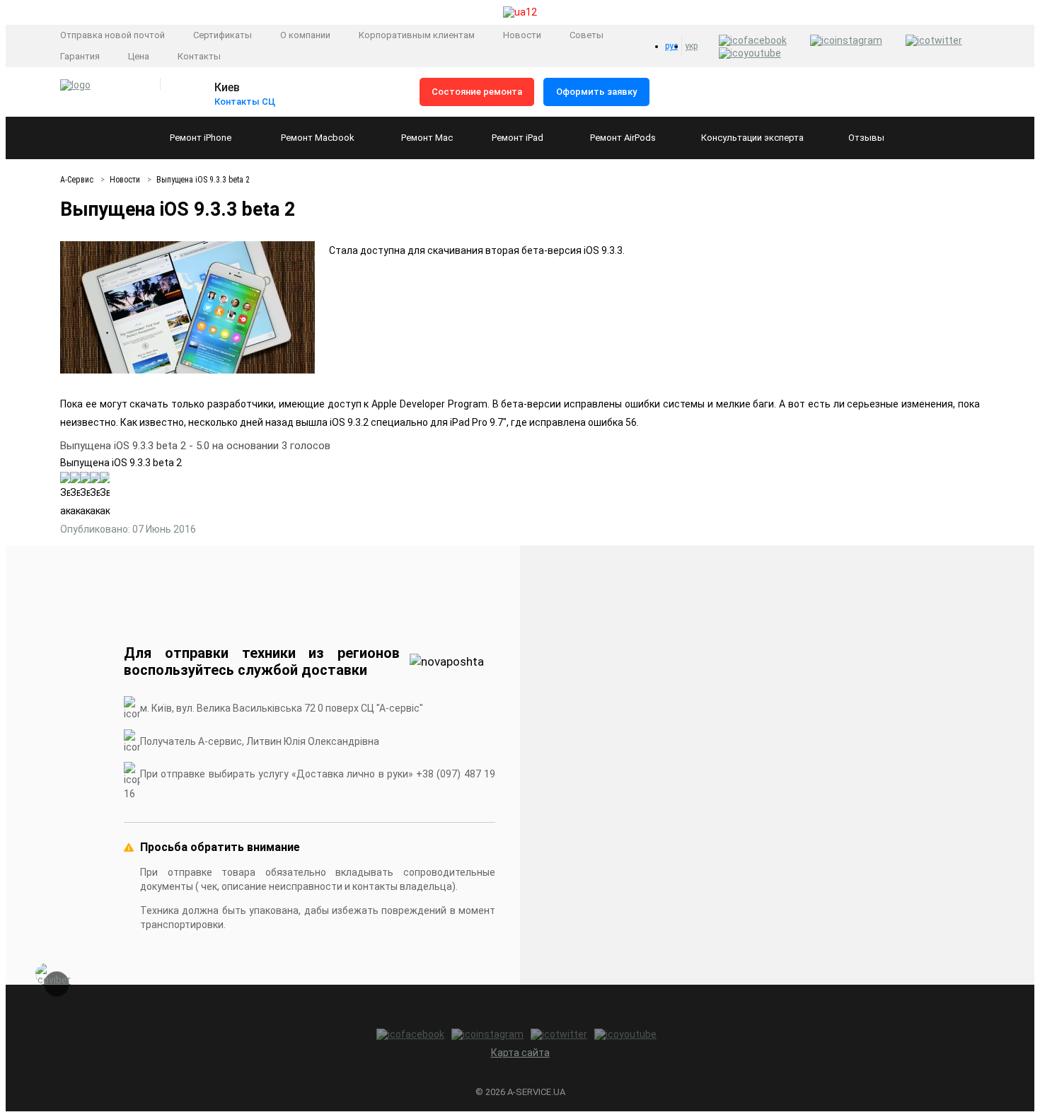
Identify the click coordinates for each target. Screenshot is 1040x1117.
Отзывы (866, 137)
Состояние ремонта (477, 91)
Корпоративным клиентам (417, 35)
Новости (522, 35)
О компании (305, 35)
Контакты (199, 56)
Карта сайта (520, 1052)
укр (691, 46)
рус (671, 46)
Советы (586, 35)
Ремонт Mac (427, 137)
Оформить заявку (596, 91)
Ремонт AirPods (623, 137)
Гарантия (80, 56)
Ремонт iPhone (200, 137)
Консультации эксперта (752, 137)
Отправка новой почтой (112, 35)
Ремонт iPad (517, 137)
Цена (138, 56)
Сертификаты (222, 35)
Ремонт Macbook (317, 137)
